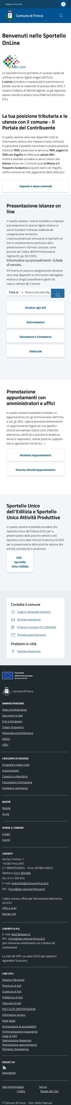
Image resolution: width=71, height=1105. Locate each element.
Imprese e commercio (15, 788)
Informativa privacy (13, 1015)
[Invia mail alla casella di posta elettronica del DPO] (20, 934)
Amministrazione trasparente (20, 1031)
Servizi (43, 1087)
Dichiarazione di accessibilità (19, 1026)
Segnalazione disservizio (16, 1040)
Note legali (8, 1020)
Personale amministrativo (17, 733)
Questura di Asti (11, 991)
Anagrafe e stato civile (15, 764)
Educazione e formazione (17, 782)
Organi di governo (12, 727)
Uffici (5, 744)
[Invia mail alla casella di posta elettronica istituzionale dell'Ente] (30, 883)
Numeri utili (9, 914)
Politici (6, 739)
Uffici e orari (9, 908)
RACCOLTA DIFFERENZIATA (19, 1009)
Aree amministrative (14, 709)
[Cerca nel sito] (61, 15)
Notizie (6, 808)
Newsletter (9, 1073)
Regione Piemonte (13, 4)
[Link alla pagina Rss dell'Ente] (4, 1067)
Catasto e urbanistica (15, 776)
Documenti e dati (12, 715)
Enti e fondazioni (12, 721)
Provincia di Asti (11, 985)
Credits (21, 1091)
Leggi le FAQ (9, 1036)
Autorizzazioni (10, 770)
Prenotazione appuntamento (19, 1044)
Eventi (6, 840)
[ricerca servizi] (57, 293)
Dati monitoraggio (13, 1087)
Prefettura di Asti (12, 997)
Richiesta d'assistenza (15, 1049)
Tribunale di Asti (11, 1003)
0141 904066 (22, 873)
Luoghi (6, 834)
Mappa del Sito (49, 1091)
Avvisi (5, 814)
